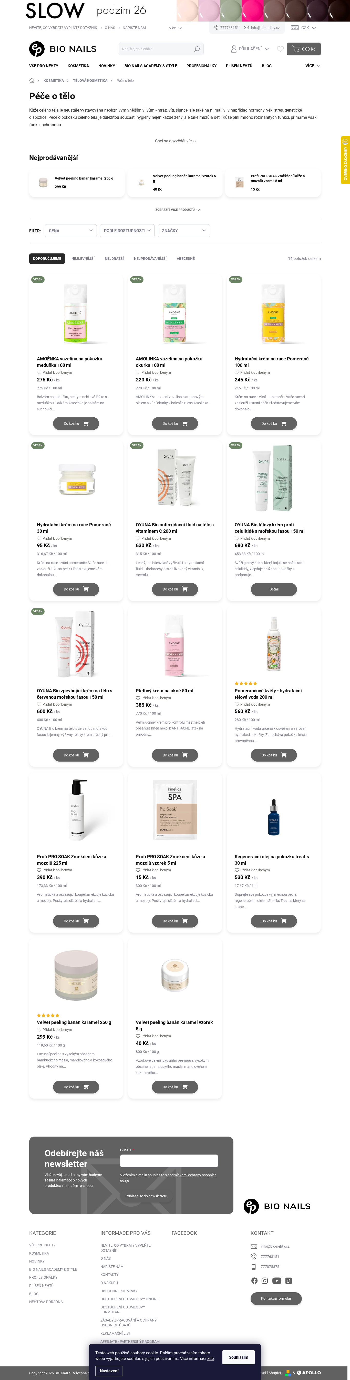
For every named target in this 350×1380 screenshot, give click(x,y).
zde (210, 1358)
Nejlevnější (83, 259)
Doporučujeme (47, 259)
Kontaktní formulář (276, 1298)
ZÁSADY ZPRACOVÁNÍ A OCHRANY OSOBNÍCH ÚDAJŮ (128, 1322)
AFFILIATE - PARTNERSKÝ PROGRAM (130, 1341)
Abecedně (186, 259)
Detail (274, 589)
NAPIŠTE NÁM (134, 28)
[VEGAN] (76, 314)
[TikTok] (288, 1280)
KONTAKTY (109, 1275)
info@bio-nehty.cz (275, 1246)
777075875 (270, 1267)
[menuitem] (45, 66)
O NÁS (110, 28)
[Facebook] (254, 1280)
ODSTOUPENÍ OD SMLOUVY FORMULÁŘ (122, 1309)
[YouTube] (277, 1280)
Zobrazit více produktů (175, 210)
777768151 (270, 1257)
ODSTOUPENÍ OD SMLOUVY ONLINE (129, 1299)
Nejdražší (114, 259)
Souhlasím (238, 1357)
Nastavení (109, 1370)
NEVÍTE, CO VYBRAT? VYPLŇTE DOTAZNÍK (63, 28)
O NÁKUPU (109, 1283)
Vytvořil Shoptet (268, 1373)
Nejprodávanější (150, 259)
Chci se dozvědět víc (173, 141)
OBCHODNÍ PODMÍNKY (119, 1291)
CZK (305, 27)
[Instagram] (265, 1280)
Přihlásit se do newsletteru (146, 1196)
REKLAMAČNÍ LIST (115, 1333)
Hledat (197, 49)
